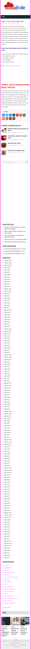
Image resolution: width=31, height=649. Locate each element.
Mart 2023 (7, 338)
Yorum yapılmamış (12, 132)
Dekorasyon (7, 579)
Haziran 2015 (7, 545)
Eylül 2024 (7, 307)
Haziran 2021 (7, 387)
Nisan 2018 (7, 477)
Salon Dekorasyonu (9, 596)
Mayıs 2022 (7, 362)
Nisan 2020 (7, 420)
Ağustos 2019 (7, 439)
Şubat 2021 (7, 397)
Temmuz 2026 (8, 263)
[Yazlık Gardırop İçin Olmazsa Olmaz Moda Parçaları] (15, 621)
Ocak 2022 (7, 371)
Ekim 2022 (7, 350)
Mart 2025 (7, 296)
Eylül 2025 (7, 286)
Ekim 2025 (7, 284)
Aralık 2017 (7, 486)
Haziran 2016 (7, 517)
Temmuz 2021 (8, 385)
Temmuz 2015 (8, 543)
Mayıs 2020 (7, 418)
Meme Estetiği (6, 607)
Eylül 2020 (7, 409)
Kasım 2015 (7, 534)
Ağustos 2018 (7, 468)
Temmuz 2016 (8, 515)
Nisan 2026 (7, 270)
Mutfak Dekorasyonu (9, 589)
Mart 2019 (7, 451)
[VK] (24, 115)
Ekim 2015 (7, 536)
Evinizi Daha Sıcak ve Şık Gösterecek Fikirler (15, 239)
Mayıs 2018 (7, 475)
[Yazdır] (13, 118)
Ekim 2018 (7, 463)
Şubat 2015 (7, 555)
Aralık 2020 (7, 402)
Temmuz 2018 (8, 470)
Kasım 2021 (7, 376)
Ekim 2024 (7, 305)
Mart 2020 (7, 423)
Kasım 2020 (7, 404)
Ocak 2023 (7, 343)
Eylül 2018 (7, 465)
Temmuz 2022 (8, 357)
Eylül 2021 (7, 380)
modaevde (4, 23)
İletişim (16, 647)
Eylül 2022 (7, 352)
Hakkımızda (22, 645)
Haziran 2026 (7, 265)
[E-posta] (10, 118)
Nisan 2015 (7, 550)
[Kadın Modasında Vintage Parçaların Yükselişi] (25, 621)
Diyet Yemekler (8, 582)
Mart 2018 (7, 479)
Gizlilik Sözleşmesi (11, 645)
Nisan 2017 (7, 494)
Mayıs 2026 (7, 267)
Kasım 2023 (7, 321)
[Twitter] (7, 115)
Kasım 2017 (7, 489)
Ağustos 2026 (7, 260)
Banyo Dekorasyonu (9, 572)
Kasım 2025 (7, 281)
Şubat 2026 (7, 274)
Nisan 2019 (7, 449)
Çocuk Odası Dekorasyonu (11, 577)
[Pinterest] (17, 115)
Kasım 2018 (7, 461)
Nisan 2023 (7, 336)
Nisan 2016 (7, 522)
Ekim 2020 (7, 406)
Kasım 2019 (7, 432)
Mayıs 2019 (7, 446)
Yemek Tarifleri (8, 600)
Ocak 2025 (7, 300)
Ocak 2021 (7, 399)
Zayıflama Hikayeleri (9, 603)
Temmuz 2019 (8, 442)
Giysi (5, 584)
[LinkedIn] (10, 115)
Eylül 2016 (7, 510)
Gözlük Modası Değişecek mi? (12, 249)
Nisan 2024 (7, 314)
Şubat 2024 (7, 317)
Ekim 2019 (7, 435)
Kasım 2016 (7, 505)
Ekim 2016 (7, 508)
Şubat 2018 (7, 482)
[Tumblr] (13, 115)
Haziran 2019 (7, 444)
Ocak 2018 (7, 484)
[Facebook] (3, 115)
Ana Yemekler (15, 23)
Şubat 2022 (7, 369)
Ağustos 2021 (7, 383)
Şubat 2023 (7, 340)
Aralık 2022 (7, 345)
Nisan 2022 (7, 364)
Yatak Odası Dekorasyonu (10, 598)
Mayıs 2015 (7, 548)
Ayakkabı (6, 570)
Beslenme (6, 574)
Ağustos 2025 (7, 288)
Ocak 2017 (7, 501)
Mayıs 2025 (7, 293)
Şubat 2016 (7, 527)
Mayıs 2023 (7, 333)
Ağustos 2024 (7, 310)
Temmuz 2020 (8, 413)
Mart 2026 (7, 272)
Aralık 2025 (7, 279)
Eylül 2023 (7, 326)
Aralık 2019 (7, 430)
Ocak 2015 (7, 557)
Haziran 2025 (7, 291)
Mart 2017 (7, 496)
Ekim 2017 (7, 491)
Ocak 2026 (7, 277)
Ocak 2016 (7, 529)
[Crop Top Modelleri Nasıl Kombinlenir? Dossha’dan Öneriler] (5, 621)
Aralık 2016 (7, 503)
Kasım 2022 (7, 347)
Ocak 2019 (7, 456)
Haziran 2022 (7, 359)
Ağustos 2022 (7, 354)
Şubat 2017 (7, 498)
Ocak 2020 (7, 428)
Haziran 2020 (7, 416)
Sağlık (5, 593)
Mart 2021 (7, 395)
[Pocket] (7, 118)
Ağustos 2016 (7, 512)
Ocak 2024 (7, 319)
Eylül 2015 (7, 538)
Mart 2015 (7, 552)
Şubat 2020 (7, 425)
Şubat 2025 (7, 298)
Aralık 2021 (7, 373)
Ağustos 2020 (7, 411)
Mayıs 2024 (7, 312)
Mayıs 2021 (7, 390)
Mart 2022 (7, 366)
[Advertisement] (15, 194)
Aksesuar (6, 565)
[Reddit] (20, 115)
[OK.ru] (3, 118)
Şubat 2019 (7, 453)
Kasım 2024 (7, 303)
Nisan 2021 (7, 392)
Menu (3, 16)
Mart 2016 (7, 524)
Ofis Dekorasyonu (8, 591)
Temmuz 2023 (8, 329)
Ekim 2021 (7, 378)
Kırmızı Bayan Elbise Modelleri (12, 253)
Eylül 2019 (7, 437)
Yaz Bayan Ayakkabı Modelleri (12, 251)
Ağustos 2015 (7, 541)
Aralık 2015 (7, 531)
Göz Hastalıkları (8, 586)
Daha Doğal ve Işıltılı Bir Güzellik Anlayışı (15, 242)
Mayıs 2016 (7, 519)
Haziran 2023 (7, 331)
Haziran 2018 (7, 472)
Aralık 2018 (7, 458)
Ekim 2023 (7, 324)
